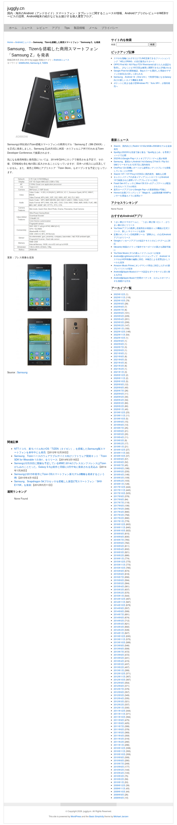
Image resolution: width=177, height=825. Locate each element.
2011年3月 (119, 738)
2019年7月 (119, 427)
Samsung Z (35, 62)
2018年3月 (119, 477)
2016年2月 (119, 555)
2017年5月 (119, 508)
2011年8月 (119, 723)
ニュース (26, 28)
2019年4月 (119, 437)
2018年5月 (119, 471)
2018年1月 (119, 483)
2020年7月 (119, 390)
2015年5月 (119, 583)
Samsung (22, 372)
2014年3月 (119, 626)
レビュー (42, 28)
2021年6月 (119, 359)
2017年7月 (119, 502)
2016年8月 (119, 536)
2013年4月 (119, 660)
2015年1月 (119, 595)
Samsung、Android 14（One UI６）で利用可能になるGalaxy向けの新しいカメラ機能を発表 (142, 78)
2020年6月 (119, 393)
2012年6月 (119, 691)
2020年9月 (119, 384)
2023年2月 (119, 325)
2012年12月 (119, 673)
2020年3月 (119, 402)
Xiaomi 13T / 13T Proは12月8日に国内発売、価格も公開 (140, 173)
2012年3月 (119, 701)
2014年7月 (119, 614)
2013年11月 (119, 639)
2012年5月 (119, 695)
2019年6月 (119, 430)
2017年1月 (119, 521)
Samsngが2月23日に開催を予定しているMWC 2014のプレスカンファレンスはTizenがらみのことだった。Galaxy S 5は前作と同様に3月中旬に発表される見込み (60, 464)
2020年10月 (119, 381)
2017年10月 (119, 493)
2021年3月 (119, 365)
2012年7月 (119, 688)
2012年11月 (119, 676)
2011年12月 (119, 710)
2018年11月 (119, 452)
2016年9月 (119, 533)
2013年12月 (119, 636)
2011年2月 (119, 741)
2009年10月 (119, 791)
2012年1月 (119, 707)
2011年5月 (119, 732)
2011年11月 (119, 713)
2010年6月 (119, 766)
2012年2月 (119, 704)
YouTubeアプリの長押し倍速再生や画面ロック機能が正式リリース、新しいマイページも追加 (142, 230)
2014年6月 (119, 617)
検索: (113, 44)
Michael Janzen (121, 816)
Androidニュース (23, 42)
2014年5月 (119, 620)
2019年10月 (119, 418)
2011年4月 (119, 735)
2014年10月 (119, 604)
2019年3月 (119, 440)
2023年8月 (119, 306)
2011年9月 (119, 719)
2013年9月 (119, 645)
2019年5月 (119, 434)
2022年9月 (119, 340)
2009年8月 (119, 797)
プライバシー (109, 28)
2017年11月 (119, 489)
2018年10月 (119, 455)
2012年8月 (119, 685)
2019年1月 (119, 446)
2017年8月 (119, 499)
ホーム (13, 28)
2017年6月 (119, 505)
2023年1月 (119, 328)
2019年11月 (119, 415)
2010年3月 (119, 775)
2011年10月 (119, 716)
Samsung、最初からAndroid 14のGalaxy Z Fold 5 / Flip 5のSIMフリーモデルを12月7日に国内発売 (141, 163)
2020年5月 (119, 396)
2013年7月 (119, 651)
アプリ (56, 28)
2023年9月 (119, 303)
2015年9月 (119, 570)
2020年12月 (119, 374)
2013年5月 (119, 657)
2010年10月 (119, 754)
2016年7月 (119, 539)
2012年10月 (119, 679)
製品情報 (79, 28)
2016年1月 (119, 558)
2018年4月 (119, 474)
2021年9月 (119, 353)
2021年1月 (119, 371)
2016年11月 (119, 527)
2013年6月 (119, 654)
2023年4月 (119, 319)
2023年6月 (119, 312)
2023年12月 (119, 294)
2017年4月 (119, 511)
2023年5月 (119, 315)
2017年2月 (119, 517)
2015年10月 (119, 567)
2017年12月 (119, 486)
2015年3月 (119, 589)
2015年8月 (119, 573)
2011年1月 (119, 744)
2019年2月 (119, 443)
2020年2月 (119, 406)
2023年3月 (119, 322)
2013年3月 (119, 664)
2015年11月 (119, 564)
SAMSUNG (24, 62)
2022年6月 (119, 350)
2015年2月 (119, 592)
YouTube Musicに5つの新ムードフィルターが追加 (137, 252)
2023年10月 (119, 300)
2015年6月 (119, 580)
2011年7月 (119, 726)
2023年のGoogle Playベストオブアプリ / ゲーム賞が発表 (140, 158)
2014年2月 (119, 629)
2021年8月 (119, 356)
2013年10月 (119, 642)
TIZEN (45, 62)
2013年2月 (119, 667)
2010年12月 (119, 747)
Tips (67, 28)
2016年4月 (119, 549)
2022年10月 (119, 337)
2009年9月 (119, 794)
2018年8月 (119, 462)
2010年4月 (119, 772)
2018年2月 (119, 480)
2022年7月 (119, 347)
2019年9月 (119, 421)
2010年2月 (119, 779)
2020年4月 (119, 399)
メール (93, 28)
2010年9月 (119, 757)
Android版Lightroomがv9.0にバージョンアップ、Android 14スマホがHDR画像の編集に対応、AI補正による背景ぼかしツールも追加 (142, 259)
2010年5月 (119, 769)
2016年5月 (119, 545)
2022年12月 (119, 331)
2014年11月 (119, 601)
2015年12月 (119, 561)
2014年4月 (119, 623)
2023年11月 (119, 297)
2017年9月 (119, 496)
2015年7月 (119, 576)
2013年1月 (119, 670)
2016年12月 (119, 524)
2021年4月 (119, 362)
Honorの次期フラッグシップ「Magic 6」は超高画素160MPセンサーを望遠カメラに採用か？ (142, 194)
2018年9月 (119, 458)
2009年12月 (119, 785)
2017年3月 (119, 514)
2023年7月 (119, 309)
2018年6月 (119, 468)
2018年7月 (119, 465)
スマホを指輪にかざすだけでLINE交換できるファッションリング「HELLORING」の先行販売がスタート (142, 60)
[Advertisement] (57, 407)
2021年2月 (119, 368)
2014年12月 (119, 598)
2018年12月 (119, 449)
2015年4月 (119, 586)
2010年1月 (119, 782)
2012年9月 (119, 682)
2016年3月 (119, 552)
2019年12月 (119, 412)
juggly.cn (15, 8)
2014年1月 (119, 632)
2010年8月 (119, 760)
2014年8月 (119, 611)
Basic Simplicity (96, 816)
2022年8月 (119, 343)
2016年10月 (119, 530)
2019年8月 (119, 424)
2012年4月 (119, 698)
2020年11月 (119, 378)
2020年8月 (119, 387)
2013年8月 (119, 648)
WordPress (76, 816)
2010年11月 (119, 751)
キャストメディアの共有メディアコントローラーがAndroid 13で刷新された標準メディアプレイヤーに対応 (141, 178)
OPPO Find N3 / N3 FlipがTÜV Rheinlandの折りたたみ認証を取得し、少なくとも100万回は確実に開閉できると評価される (142, 66)
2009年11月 (119, 788)
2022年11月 (119, 334)
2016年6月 (119, 542)
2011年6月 (119, 729)
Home (10, 42)
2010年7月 (119, 763)
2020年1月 (119, 409)
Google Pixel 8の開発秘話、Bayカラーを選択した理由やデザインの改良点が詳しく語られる (142, 72)
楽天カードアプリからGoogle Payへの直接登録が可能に (140, 189)
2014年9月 (119, 608)
